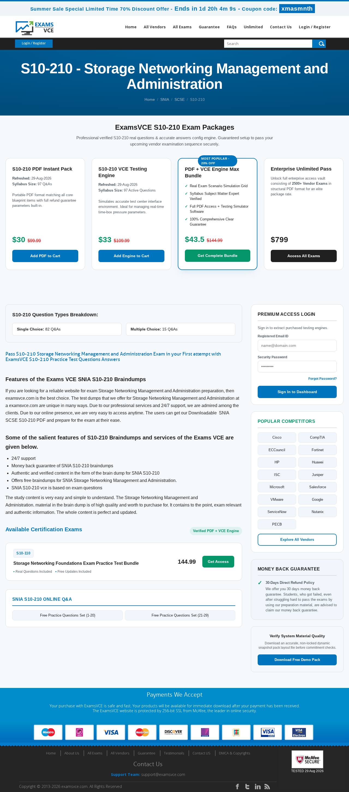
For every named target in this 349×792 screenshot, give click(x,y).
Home (131, 26)
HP (277, 462)
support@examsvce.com (163, 774)
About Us (71, 753)
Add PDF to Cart (45, 256)
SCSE (179, 99)
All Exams (182, 26)
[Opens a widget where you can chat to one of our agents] (311, 761)
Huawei (317, 462)
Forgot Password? (322, 379)
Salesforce (317, 487)
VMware (276, 499)
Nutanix (318, 512)
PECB (277, 524)
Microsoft (277, 487)
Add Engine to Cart (131, 256)
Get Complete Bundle (217, 255)
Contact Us (281, 26)
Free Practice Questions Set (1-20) (67, 615)
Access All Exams (303, 256)
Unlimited (253, 26)
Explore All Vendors (297, 540)
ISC (277, 475)
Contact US (201, 753)
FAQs (232, 26)
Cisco (276, 437)
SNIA (164, 99)
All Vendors (155, 26)
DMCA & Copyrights (234, 753)
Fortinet (318, 450)
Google (317, 499)
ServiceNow (276, 512)
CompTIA (317, 437)
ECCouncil (277, 450)
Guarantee (209, 26)
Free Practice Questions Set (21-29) (180, 615)
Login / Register (314, 26)
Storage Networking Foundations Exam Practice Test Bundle (76, 563)
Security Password (272, 357)
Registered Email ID (273, 336)
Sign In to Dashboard (297, 392)
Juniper (317, 475)
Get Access (218, 561)
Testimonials (174, 753)
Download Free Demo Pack (297, 660)
